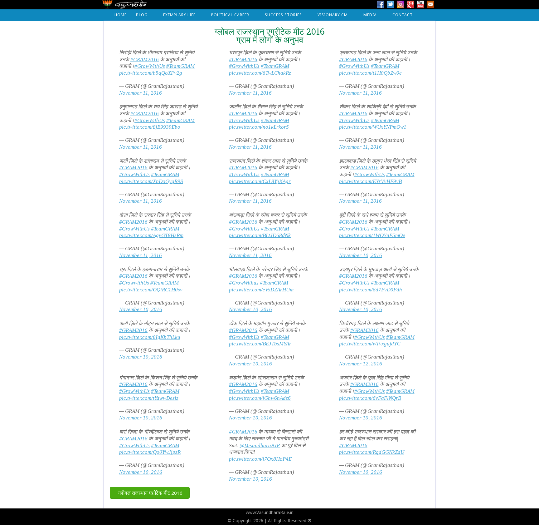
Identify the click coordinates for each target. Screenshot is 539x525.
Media (370, 14)
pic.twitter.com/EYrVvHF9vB (370, 181)
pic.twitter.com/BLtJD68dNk (260, 235)
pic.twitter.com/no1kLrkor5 (259, 127)
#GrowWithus (244, 283)
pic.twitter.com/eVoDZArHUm (261, 290)
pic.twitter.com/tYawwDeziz (148, 398)
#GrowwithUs (134, 283)
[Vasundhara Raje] (124, 6)
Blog (142, 14)
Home (120, 14)
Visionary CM (333, 14)
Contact (402, 14)
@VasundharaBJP (260, 445)
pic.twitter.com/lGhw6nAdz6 (260, 398)
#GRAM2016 (144, 59)
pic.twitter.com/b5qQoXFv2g (150, 73)
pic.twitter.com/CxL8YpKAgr (260, 181)
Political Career (230, 14)
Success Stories (283, 14)
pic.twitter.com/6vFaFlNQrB (370, 398)
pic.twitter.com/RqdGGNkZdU (371, 452)
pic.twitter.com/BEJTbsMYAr (260, 344)
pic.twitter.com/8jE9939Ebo (149, 127)
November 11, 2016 (140, 93)
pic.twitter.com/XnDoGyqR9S (151, 181)
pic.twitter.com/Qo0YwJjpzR (150, 452)
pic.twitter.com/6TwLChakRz (260, 73)
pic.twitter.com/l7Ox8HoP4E (260, 459)
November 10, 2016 (360, 255)
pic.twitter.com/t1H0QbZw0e (370, 73)
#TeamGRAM (180, 66)
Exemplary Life (179, 14)
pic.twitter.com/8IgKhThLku (149, 337)
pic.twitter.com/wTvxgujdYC (369, 344)
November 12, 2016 (360, 364)
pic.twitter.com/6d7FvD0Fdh (370, 290)
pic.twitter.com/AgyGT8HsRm (151, 235)
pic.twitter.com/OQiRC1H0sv (150, 290)
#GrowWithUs (149, 66)
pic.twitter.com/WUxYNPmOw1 (372, 127)
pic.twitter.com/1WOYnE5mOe (372, 235)
